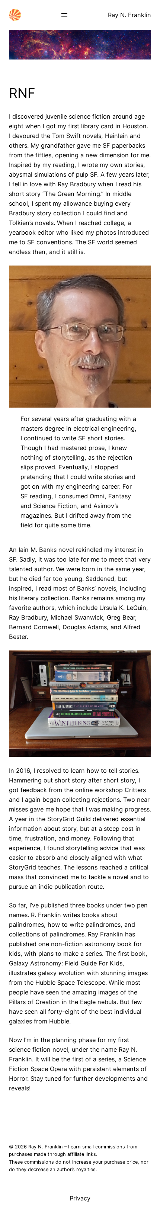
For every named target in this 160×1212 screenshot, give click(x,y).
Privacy (80, 1198)
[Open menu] (64, 14)
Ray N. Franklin (129, 15)
